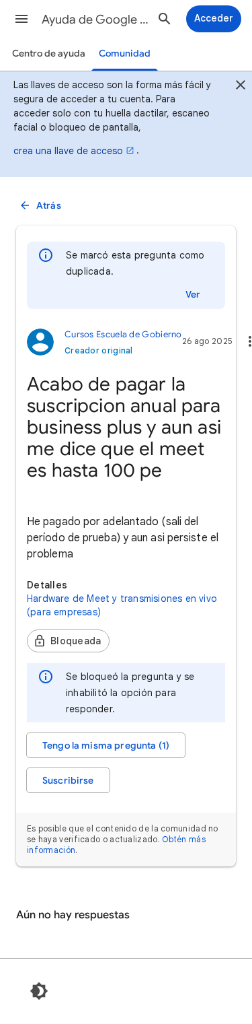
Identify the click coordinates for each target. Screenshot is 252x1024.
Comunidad (125, 53)
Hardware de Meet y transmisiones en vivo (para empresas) (122, 605)
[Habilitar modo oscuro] (39, 991)
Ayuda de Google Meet (96, 19)
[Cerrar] (241, 87)
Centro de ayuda (48, 53)
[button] (21, 19)
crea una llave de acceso (68, 151)
